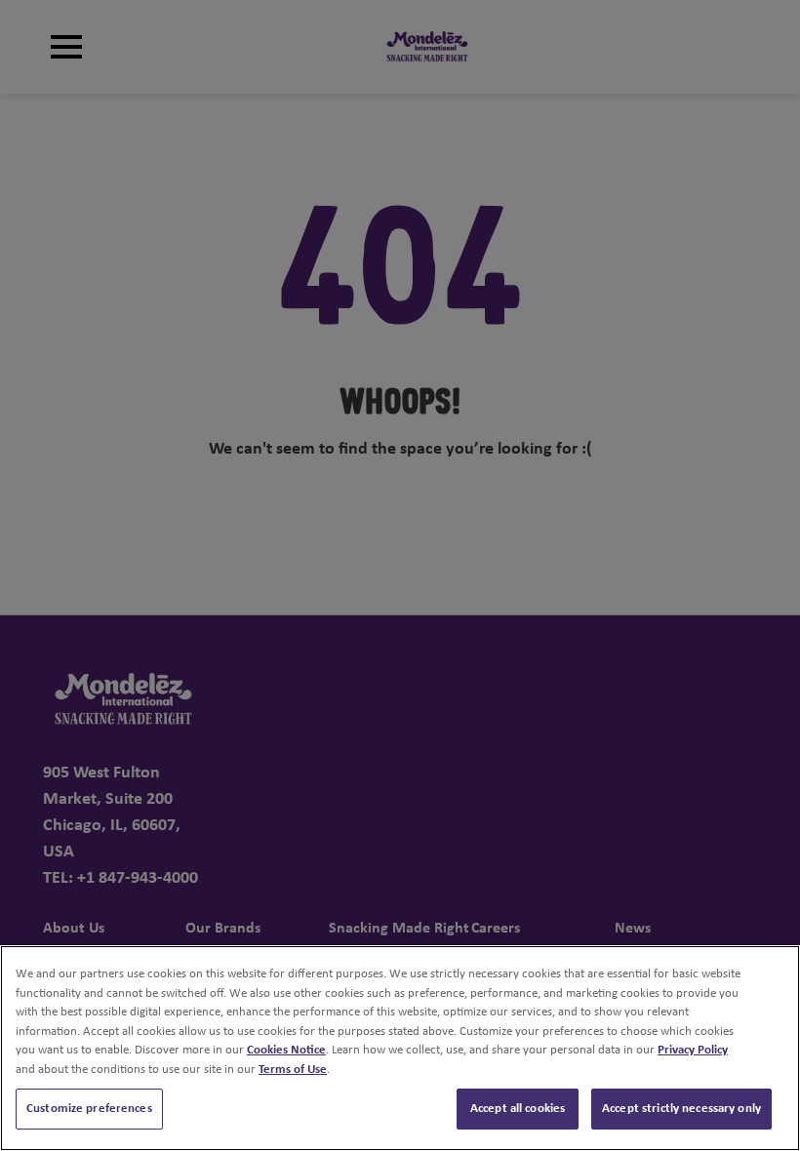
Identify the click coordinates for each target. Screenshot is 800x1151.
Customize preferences (89, 1108)
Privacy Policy (693, 1050)
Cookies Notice (286, 1050)
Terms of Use (293, 1069)
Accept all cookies (517, 1108)
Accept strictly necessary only (681, 1108)
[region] (400, 1048)
